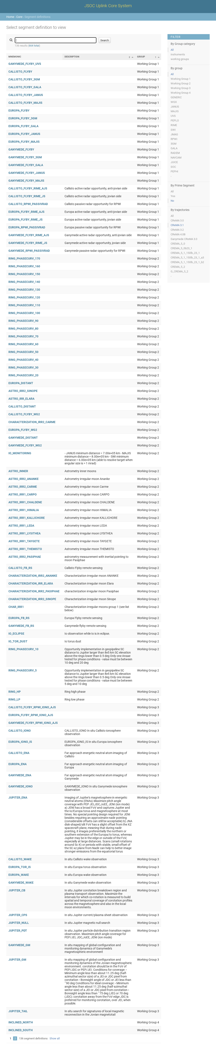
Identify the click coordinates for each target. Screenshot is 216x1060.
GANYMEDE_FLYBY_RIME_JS (27, 243)
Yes (173, 196)
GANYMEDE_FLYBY (21, 149)
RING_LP (14, 699)
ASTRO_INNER (18, 471)
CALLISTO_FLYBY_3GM (24, 79)
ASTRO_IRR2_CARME (22, 486)
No (172, 200)
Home (10, 17)
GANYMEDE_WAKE (21, 882)
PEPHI (174, 171)
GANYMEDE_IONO (20, 786)
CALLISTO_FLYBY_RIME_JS (26, 196)
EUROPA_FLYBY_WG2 (22, 429)
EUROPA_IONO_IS (20, 741)
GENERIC (176, 97)
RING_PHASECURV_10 (23, 649)
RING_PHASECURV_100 (24, 313)
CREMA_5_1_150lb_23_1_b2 (187, 262)
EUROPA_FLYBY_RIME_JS (25, 219)
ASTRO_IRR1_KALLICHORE (26, 517)
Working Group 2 (180, 83)
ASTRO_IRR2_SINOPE (23, 391)
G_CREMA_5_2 (179, 271)
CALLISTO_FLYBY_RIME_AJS (27, 188)
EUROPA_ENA (17, 764)
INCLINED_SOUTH (20, 1030)
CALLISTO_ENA (18, 753)
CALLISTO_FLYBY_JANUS (25, 95)
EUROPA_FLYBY (19, 110)
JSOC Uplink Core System (108, 5)
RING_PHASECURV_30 (23, 367)
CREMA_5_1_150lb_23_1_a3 (187, 257)
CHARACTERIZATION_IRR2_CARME (31, 422)
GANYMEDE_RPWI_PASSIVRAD (29, 250)
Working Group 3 (180, 88)
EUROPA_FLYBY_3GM (22, 118)
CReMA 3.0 (177, 220)
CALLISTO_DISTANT (22, 406)
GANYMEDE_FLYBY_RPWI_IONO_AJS (33, 722)
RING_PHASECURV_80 (23, 328)
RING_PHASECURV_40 (23, 359)
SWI (173, 129)
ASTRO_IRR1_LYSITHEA (24, 533)
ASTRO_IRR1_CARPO (22, 494)
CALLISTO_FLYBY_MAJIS (25, 102)
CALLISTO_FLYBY (20, 71)
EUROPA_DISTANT (20, 383)
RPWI (174, 139)
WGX (174, 102)
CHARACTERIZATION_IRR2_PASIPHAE (33, 591)
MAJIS (175, 111)
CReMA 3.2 (177, 229)
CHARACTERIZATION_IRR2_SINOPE (32, 599)
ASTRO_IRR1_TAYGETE (24, 541)
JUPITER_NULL (18, 922)
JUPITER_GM (17, 959)
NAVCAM (176, 157)
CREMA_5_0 (178, 243)
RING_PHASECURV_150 (24, 274)
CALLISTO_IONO (19, 730)
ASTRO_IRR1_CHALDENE (25, 502)
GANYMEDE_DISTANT (23, 437)
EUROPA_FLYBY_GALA (23, 126)
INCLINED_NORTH (20, 1022)
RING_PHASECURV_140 (24, 282)
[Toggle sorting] (132, 57)
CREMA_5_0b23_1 (181, 248)
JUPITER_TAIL (18, 1011)
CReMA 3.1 (177, 225)
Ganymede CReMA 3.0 (184, 239)
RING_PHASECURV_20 (23, 375)
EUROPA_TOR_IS (19, 867)
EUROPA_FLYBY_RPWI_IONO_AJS (30, 715)
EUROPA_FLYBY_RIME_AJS (26, 211)
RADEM (175, 152)
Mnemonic (14, 56)
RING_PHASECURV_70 (23, 336)
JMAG (174, 134)
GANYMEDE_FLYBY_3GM (25, 157)
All (172, 49)
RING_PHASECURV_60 (23, 344)
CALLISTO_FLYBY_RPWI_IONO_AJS (32, 707)
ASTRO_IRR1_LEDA (21, 525)
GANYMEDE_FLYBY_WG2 (25, 445)
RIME (174, 125)
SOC (173, 166)
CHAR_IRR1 (16, 607)
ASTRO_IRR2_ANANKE (23, 479)
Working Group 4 (180, 92)
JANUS (175, 106)
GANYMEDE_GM (19, 945)
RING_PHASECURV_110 (24, 305)
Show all (55, 1038)
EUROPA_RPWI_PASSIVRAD (26, 227)
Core (19, 17)
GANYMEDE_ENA (19, 775)
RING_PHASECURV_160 (24, 266)
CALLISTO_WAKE (20, 859)
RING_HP (14, 691)
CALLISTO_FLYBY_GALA (24, 87)
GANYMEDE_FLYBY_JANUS (26, 172)
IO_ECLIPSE (16, 633)
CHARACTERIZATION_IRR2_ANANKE (32, 575)
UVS (173, 115)
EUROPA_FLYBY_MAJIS (24, 141)
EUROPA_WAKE (18, 874)
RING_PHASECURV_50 (23, 352)
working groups (180, 59)
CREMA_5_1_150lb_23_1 (185, 252)
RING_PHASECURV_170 (24, 258)
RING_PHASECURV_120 (24, 297)
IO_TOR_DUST (17, 641)
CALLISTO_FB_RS (20, 568)
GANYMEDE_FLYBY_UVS (24, 63)
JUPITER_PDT (17, 930)
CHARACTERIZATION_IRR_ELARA (30, 583)
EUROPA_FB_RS (19, 618)
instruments (178, 54)
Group (141, 56)
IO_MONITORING (19, 453)
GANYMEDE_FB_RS (21, 625)
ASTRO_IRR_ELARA (21, 398)
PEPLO (175, 120)
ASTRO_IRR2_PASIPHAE (24, 556)
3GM (173, 143)
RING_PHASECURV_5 (22, 670)
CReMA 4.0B (178, 234)
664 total (34, 45)
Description (72, 56)
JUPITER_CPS (17, 915)
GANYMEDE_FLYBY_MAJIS (26, 180)
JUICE (174, 162)
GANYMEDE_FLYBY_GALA (25, 165)
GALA (174, 148)
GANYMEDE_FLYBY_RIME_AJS (28, 235)
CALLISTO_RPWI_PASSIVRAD (28, 204)
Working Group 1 (180, 78)
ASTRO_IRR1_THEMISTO (25, 549)
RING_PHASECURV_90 (23, 320)
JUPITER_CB (16, 890)
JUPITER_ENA (17, 797)
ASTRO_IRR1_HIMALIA (23, 510)
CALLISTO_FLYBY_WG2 (24, 414)
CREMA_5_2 (178, 266)
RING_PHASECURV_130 (24, 289)
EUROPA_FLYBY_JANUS (24, 134)
